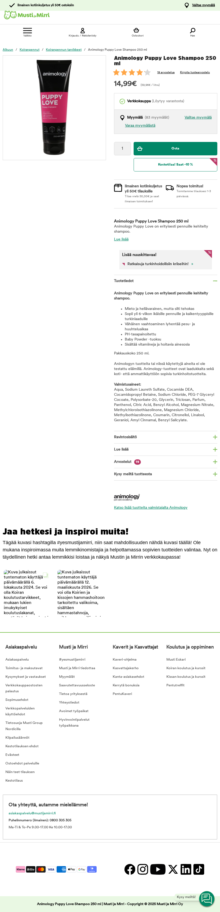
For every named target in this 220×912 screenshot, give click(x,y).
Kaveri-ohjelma (125, 659)
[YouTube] (157, 869)
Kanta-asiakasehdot (128, 677)
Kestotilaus (14, 780)
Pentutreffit (175, 685)
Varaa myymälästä (140, 126)
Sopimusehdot (16, 700)
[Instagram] (142, 869)
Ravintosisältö (125, 437)
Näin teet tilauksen (20, 772)
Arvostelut (126, 462)
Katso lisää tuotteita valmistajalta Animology (151, 508)
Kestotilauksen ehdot (22, 746)
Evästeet (12, 755)
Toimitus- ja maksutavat (24, 668)
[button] (27, 593)
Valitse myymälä (203, 5)
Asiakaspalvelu (17, 659)
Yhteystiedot (69, 702)
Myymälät (67, 677)
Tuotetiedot (124, 281)
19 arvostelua (166, 72)
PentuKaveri (122, 694)
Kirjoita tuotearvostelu (195, 72)
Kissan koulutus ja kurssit (186, 677)
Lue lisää (121, 239)
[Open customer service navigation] (207, 899)
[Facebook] (129, 869)
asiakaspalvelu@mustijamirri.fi (32, 813)
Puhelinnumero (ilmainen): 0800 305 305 (40, 820)
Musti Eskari (176, 659)
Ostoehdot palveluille (22, 763)
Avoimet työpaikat (74, 711)
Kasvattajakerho (126, 668)
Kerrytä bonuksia (126, 685)
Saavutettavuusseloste (77, 685)
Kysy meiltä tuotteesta (133, 474)
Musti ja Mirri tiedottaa (77, 668)
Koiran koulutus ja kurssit (186, 668)
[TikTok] (198, 869)
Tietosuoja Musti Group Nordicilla (24, 726)
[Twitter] (172, 869)
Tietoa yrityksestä (73, 694)
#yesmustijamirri (72, 659)
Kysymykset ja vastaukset (25, 677)
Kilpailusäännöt (17, 737)
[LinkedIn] (185, 869)
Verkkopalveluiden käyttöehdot (20, 711)
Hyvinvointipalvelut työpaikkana (74, 722)
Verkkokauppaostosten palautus (23, 688)
